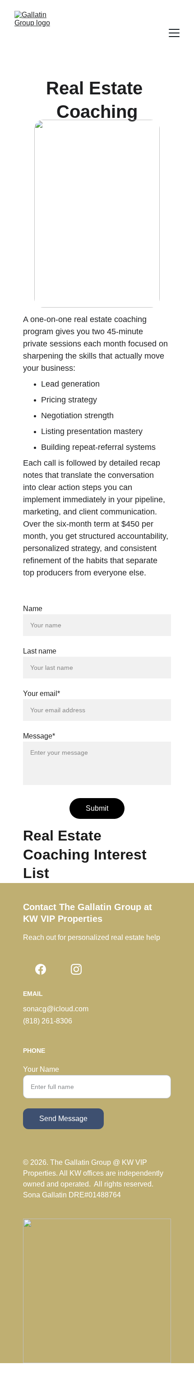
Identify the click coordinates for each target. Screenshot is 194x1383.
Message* (39, 736)
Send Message (63, 1118)
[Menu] (174, 33)
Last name (39, 651)
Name (32, 608)
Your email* (41, 693)
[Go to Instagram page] (76, 969)
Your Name (41, 1069)
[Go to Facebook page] (40, 969)
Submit (97, 808)
